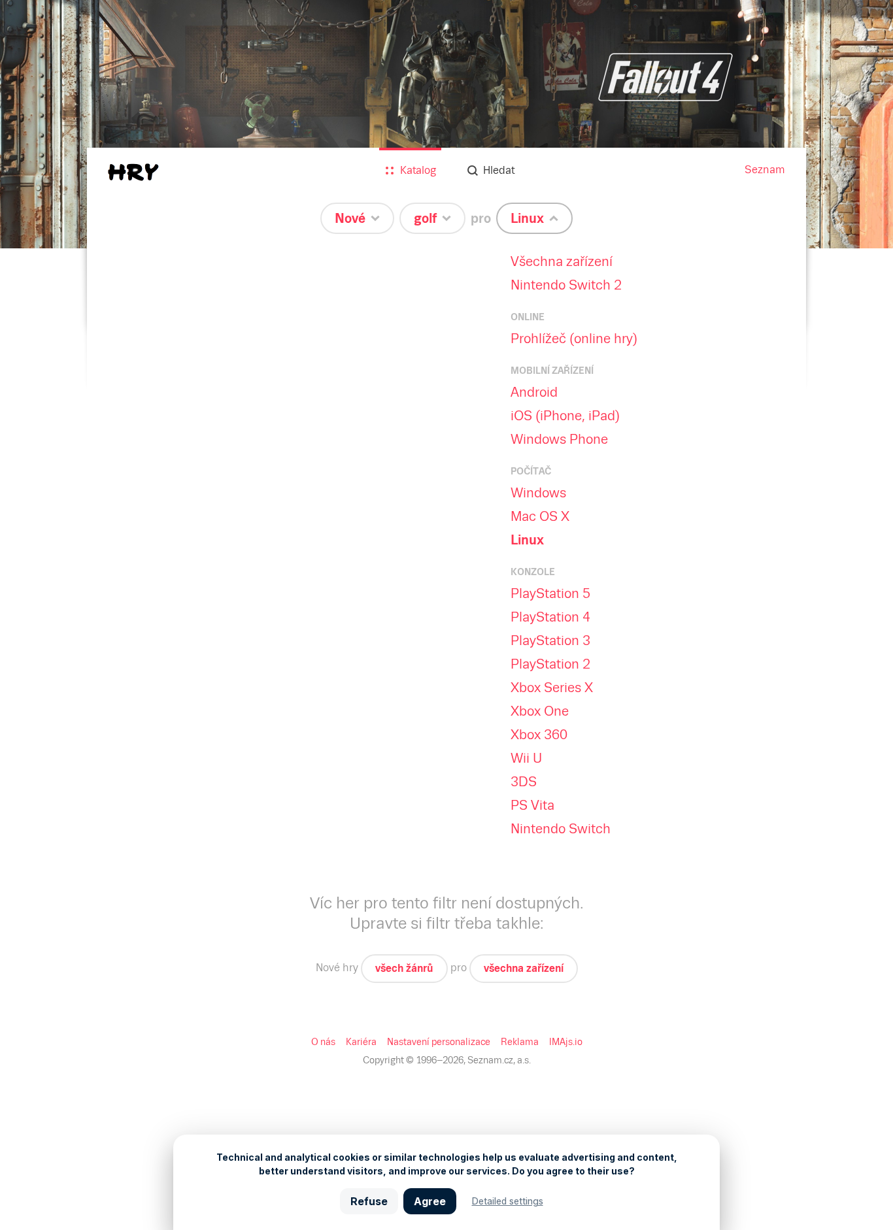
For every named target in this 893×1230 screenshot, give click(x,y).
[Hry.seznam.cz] (133, 172)
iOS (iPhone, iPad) (565, 415)
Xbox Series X (552, 687)
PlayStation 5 (550, 593)
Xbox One (540, 711)
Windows (538, 493)
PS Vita (532, 805)
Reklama (520, 1042)
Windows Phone (559, 439)
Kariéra (361, 1042)
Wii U (526, 758)
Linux (527, 540)
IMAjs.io (565, 1042)
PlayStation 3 (550, 640)
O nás (323, 1042)
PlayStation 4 (550, 617)
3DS (524, 781)
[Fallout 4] (446, 124)
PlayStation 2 (550, 664)
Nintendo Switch (561, 829)
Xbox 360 (539, 734)
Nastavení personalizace (438, 1042)
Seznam (765, 169)
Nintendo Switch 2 (566, 285)
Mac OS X (540, 516)
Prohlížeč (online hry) (574, 338)
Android (534, 392)
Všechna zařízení (562, 261)
